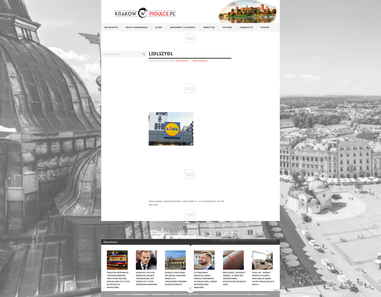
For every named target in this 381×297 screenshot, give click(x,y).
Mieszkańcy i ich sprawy (182, 27)
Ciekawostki (246, 27)
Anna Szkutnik (182, 61)
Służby (158, 27)
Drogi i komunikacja (136, 27)
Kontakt (265, 27)
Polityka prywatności (161, 294)
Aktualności (111, 27)
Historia (227, 27)
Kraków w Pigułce (145, 12)
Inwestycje (209, 27)
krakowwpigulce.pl (139, 294)
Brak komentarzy (200, 61)
